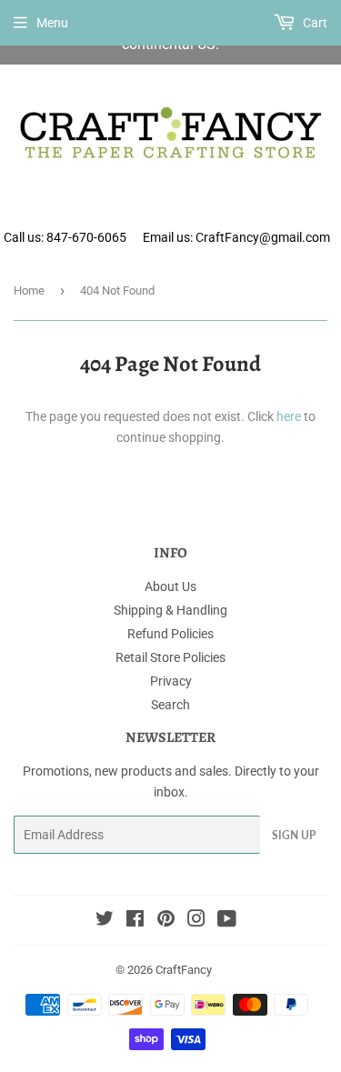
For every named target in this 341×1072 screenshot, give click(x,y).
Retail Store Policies (170, 657)
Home (29, 290)
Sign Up (294, 835)
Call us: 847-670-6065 (65, 237)
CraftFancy (183, 970)
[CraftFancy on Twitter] (104, 921)
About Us (170, 586)
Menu (52, 22)
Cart (313, 22)
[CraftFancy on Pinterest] (166, 921)
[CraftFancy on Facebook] (135, 921)
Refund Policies (170, 633)
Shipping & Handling (170, 610)
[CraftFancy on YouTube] (226, 921)
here (288, 416)
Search (170, 704)
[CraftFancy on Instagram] (196, 921)
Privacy (171, 681)
